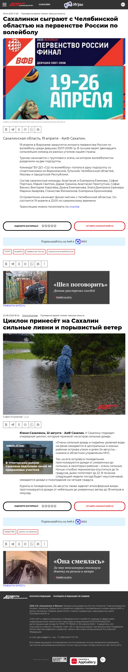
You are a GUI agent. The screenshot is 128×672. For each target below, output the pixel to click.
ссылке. (74, 206)
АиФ (26, 417)
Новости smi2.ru (14, 305)
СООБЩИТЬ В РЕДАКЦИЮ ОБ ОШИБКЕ (71, 596)
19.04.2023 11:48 (10, 13)
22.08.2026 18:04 (11, 315)
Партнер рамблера (41, 659)
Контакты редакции (40, 596)
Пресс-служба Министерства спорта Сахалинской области (34, 121)
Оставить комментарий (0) (100, 226)
